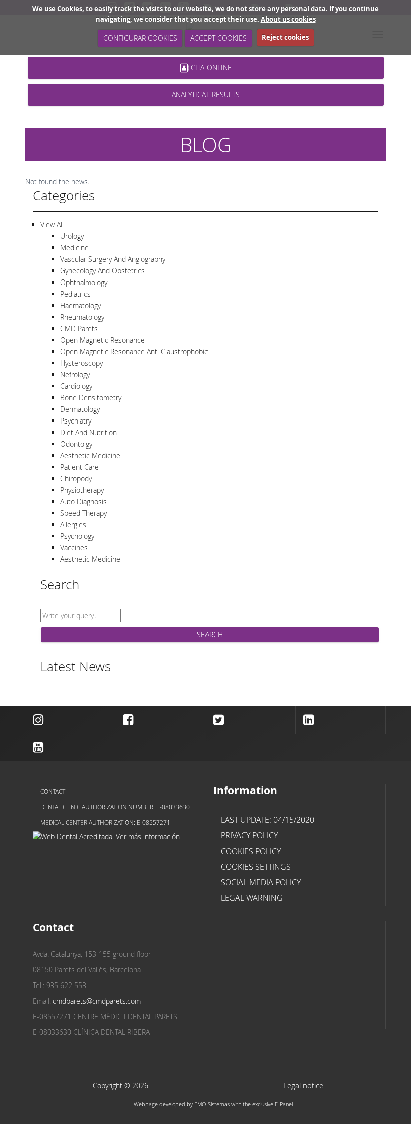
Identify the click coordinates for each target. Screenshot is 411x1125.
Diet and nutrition (88, 432)
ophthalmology (83, 282)
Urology (72, 236)
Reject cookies (285, 37)
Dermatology (80, 409)
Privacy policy (249, 835)
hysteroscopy (81, 363)
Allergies (73, 524)
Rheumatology (82, 317)
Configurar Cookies (140, 38)
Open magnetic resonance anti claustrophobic (134, 351)
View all (52, 224)
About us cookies (288, 19)
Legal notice (303, 1085)
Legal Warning (252, 897)
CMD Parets (79, 328)
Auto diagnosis (83, 501)
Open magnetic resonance (102, 340)
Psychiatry (75, 421)
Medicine (74, 247)
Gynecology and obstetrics (102, 270)
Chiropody (76, 478)
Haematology (80, 305)
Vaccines (74, 547)
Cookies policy (251, 851)
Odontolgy (76, 444)
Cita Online (209, 67)
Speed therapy (83, 513)
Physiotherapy (82, 490)
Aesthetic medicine (90, 455)
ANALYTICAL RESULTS (206, 94)
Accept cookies (218, 38)
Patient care (79, 467)
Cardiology (76, 386)
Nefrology (75, 374)
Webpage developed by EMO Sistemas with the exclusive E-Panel (213, 1104)
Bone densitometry (90, 397)
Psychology (77, 536)
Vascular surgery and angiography (112, 259)
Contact (52, 791)
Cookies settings (256, 866)
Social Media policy (261, 882)
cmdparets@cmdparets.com (97, 1001)
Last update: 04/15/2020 (267, 819)
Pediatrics (75, 294)
